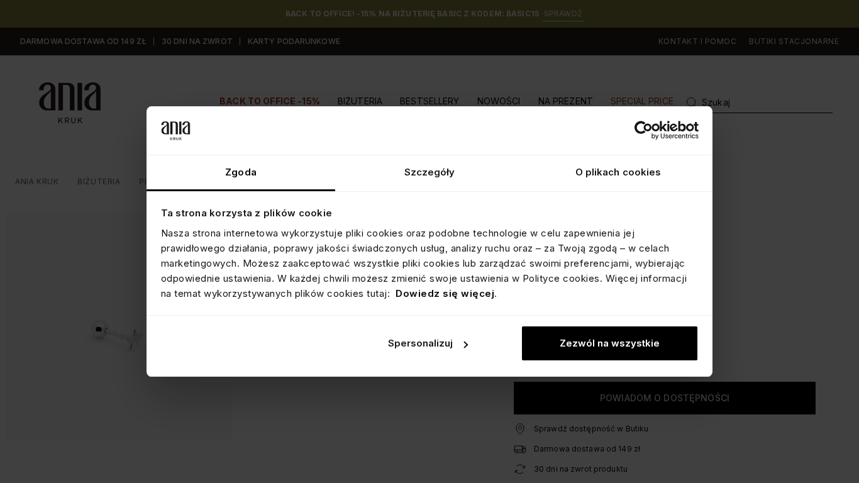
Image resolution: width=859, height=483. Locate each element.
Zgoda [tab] (241, 172)
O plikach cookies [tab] (618, 172)
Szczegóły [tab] (429, 172)
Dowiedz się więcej (445, 293)
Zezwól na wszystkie (610, 343)
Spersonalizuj (420, 343)
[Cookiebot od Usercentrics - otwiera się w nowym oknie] (644, 130)
